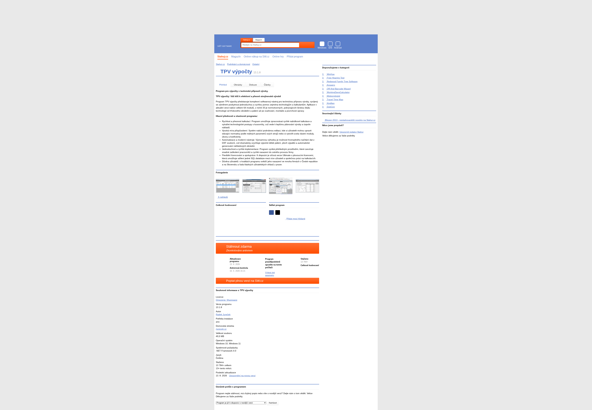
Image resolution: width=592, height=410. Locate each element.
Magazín (258, 40)
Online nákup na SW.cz (256, 56)
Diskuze (253, 84)
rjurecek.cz (221, 329)
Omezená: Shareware (226, 300)
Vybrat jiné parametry (270, 274)
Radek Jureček (223, 314)
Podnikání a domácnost (238, 64)
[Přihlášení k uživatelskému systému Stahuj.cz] (373, 56)
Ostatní (255, 64)
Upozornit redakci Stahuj (351, 132)
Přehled (223, 84)
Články (267, 84)
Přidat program (295, 56)
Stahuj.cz (246, 40)
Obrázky (238, 84)
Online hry (278, 56)
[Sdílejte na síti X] (277, 212)
